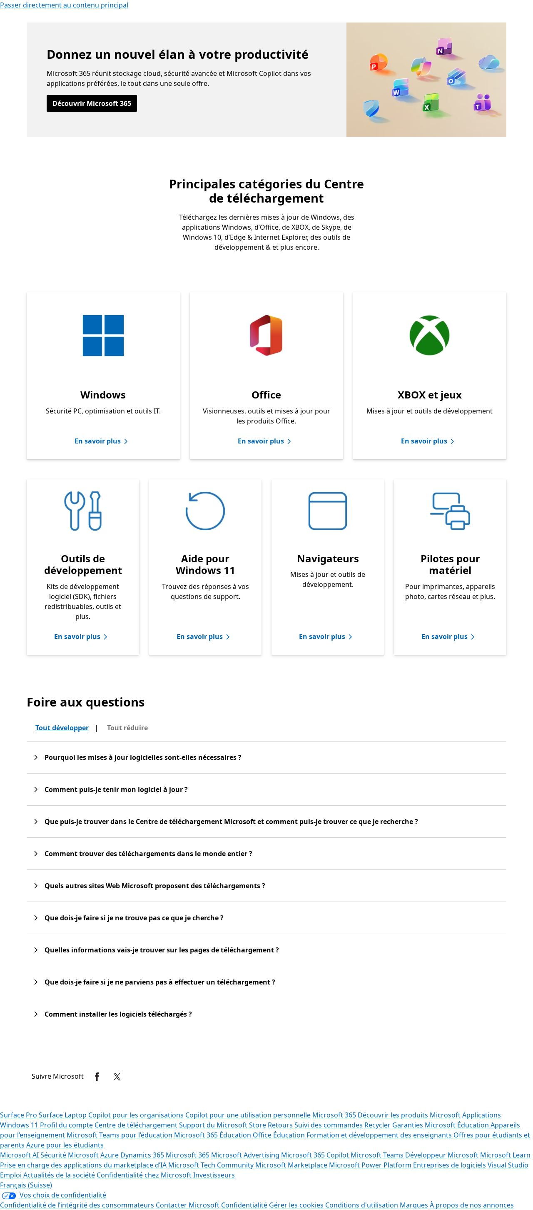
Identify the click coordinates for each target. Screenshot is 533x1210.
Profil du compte (66, 1125)
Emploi (11, 1175)
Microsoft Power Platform (370, 1165)
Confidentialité (244, 1205)
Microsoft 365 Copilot (315, 1155)
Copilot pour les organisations (136, 1115)
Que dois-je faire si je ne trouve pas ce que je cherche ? (134, 917)
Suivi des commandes (328, 1125)
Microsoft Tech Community (211, 1165)
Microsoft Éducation (457, 1125)
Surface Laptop (63, 1115)
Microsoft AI (19, 1155)
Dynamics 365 (142, 1155)
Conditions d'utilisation (361, 1205)
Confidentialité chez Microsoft (144, 1175)
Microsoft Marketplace (291, 1165)
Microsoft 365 (334, 1115)
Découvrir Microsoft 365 (91, 103)
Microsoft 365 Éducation (212, 1135)
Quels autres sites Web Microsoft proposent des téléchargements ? (155, 885)
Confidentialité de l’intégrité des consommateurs (77, 1205)
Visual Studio (508, 1165)
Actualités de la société (59, 1175)
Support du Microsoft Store (222, 1125)
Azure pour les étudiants (65, 1145)
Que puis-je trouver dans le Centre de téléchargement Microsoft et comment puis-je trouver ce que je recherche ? (231, 821)
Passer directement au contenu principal (64, 5)
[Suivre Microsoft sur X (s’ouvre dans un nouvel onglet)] (117, 1076)
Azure (109, 1155)
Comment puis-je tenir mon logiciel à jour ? (116, 789)
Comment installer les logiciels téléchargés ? (118, 1014)
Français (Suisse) (26, 1185)
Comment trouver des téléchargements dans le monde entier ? (148, 853)
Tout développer (62, 727)
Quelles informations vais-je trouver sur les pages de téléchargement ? (162, 949)
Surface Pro (18, 1115)
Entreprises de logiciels (449, 1165)
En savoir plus (98, 441)
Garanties (407, 1125)
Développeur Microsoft (441, 1155)
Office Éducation (279, 1135)
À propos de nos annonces (472, 1205)
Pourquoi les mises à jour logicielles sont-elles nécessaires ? (143, 757)
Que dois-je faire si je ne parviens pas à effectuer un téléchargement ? (160, 982)
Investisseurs (214, 1175)
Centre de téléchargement (136, 1125)
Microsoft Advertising (245, 1155)
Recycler (377, 1125)
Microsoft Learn (505, 1155)
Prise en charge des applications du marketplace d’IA (83, 1165)
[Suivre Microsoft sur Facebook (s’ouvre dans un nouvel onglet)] (97, 1076)
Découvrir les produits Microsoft (409, 1115)
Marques (414, 1205)
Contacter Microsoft (187, 1205)
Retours (280, 1125)
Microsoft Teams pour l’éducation (119, 1135)
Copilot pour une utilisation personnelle (248, 1115)
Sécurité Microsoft (69, 1155)
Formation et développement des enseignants (379, 1135)
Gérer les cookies (296, 1205)
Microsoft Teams (377, 1155)
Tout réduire (127, 727)
